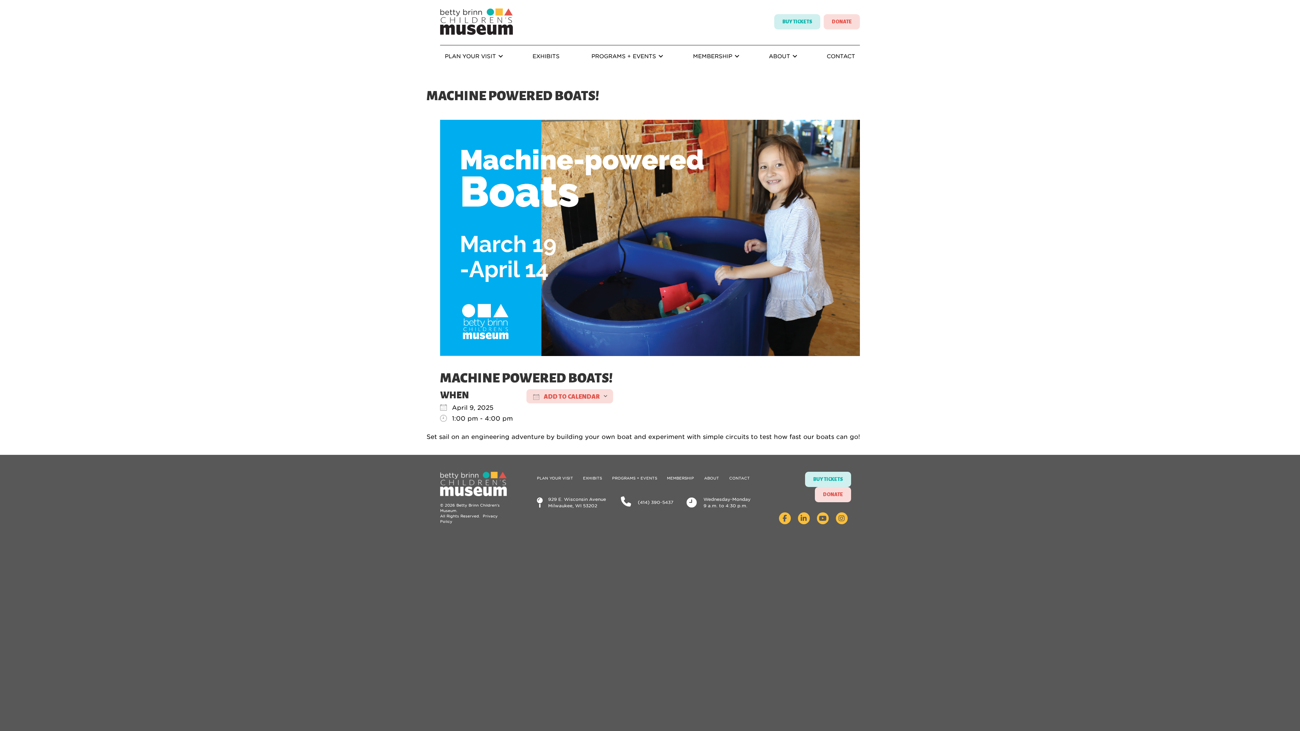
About (779, 56)
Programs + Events (623, 56)
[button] (500, 56)
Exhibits (546, 56)
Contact (841, 56)
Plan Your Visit (470, 56)
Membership (712, 56)
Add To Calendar (571, 396)
